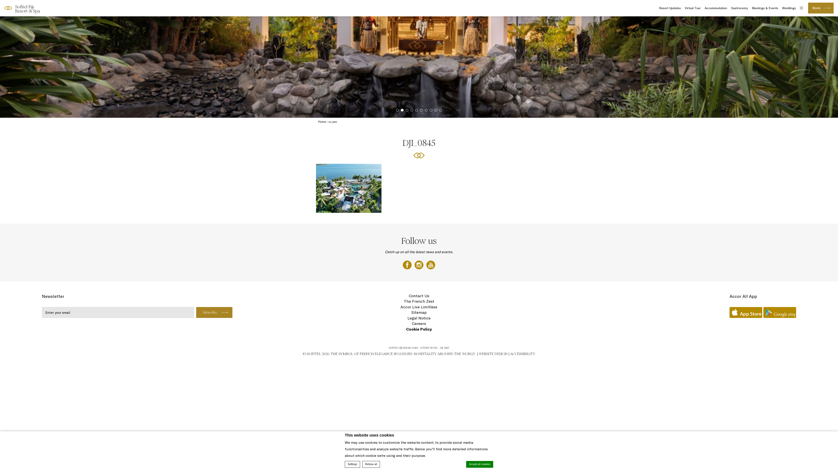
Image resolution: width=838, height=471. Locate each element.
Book (816, 8)
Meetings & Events (765, 8)
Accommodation (716, 8)
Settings (352, 464)
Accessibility (522, 354)
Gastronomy (739, 8)
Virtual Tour (693, 8)
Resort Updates (670, 8)
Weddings (789, 8)
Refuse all (371, 464)
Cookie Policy (419, 329)
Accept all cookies (479, 464)
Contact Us (419, 295)
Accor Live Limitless (418, 306)
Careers (419, 323)
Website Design (493, 354)
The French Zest (419, 301)
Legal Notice (419, 318)
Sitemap (419, 312)
